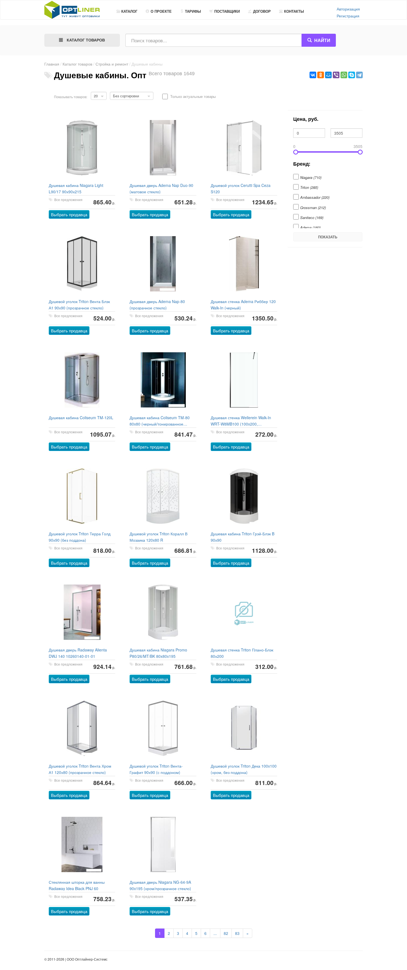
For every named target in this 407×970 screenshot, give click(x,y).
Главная (51, 64)
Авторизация (348, 9)
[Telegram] (359, 75)
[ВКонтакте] (313, 75)
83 (237, 933)
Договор (262, 11)
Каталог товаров (77, 64)
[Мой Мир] (328, 75)
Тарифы (193, 11)
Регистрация (348, 16)
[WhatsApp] (344, 75)
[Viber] (336, 75)
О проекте (161, 11)
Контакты (294, 11)
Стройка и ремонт (112, 64)
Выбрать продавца (69, 214)
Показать (327, 236)
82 (226, 933)
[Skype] (351, 75)
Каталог (129, 11)
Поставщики (227, 11)
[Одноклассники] (320, 75)
